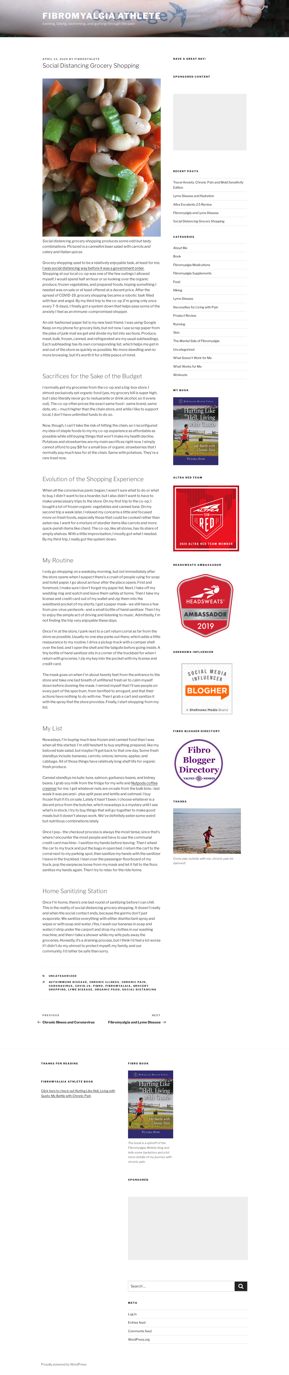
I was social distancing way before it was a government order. (93, 268)
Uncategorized (63, 976)
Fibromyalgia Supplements (192, 273)
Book (177, 256)
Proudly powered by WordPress (63, 1364)
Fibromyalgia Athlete (101, 16)
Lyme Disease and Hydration (193, 196)
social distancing (139, 989)
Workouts (180, 375)
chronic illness (104, 982)
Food (176, 282)
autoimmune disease (68, 982)
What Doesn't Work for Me (192, 358)
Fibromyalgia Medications (191, 265)
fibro (98, 985)
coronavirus (61, 985)
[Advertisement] (210, 122)
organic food (107, 989)
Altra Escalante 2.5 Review (192, 204)
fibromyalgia (118, 985)
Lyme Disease (183, 298)
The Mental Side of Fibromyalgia (196, 341)
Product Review (184, 315)
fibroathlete (87, 59)
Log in (132, 1314)
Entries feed (136, 1322)
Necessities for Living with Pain (195, 307)
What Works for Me (187, 366)
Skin (176, 332)
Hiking (177, 290)
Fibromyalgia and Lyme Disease (196, 213)
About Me (180, 248)
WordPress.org (139, 1339)
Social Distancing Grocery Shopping (198, 221)
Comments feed (139, 1331)
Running (179, 324)
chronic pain (134, 982)
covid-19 (83, 985)
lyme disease (80, 989)
